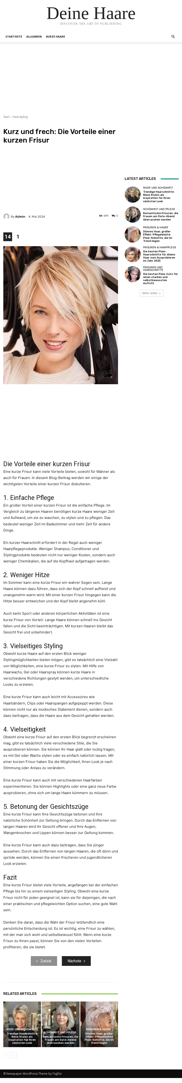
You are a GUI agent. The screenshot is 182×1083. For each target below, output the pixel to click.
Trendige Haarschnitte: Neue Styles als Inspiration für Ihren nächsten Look (22, 1038)
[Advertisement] (91, 81)
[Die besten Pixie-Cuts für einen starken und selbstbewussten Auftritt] (133, 274)
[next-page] (14, 1055)
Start (6, 117)
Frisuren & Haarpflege (159, 247)
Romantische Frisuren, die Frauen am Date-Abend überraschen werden (60, 1040)
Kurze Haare (55, 36)
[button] (173, 36)
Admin (20, 216)
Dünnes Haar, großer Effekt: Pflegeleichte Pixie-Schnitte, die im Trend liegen (99, 1038)
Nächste (74, 961)
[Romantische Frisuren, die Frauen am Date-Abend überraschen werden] (60, 1024)
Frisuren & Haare (98, 1029)
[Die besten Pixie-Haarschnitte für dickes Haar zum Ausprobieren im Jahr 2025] (133, 254)
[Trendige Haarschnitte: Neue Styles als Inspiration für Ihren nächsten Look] (22, 1024)
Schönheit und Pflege (60, 1032)
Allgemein (34, 36)
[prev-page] (6, 1055)
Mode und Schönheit (21, 1029)
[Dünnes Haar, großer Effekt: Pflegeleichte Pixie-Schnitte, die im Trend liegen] (99, 1024)
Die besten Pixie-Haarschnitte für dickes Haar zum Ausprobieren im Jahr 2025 (159, 256)
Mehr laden (150, 293)
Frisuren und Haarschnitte (153, 268)
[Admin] (7, 216)
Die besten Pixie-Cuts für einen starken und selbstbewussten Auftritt (160, 279)
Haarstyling (20, 117)
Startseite (13, 36)
